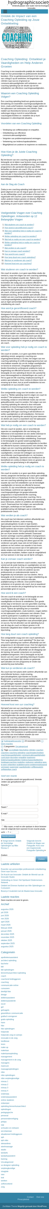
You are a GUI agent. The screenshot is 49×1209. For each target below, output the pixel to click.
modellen (21, 762)
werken (4, 1180)
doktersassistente (8, 1001)
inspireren (31, 757)
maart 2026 (5, 925)
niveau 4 (4, 1090)
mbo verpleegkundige (10, 1078)
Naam (4, 807)
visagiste (4, 1171)
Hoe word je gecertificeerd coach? (19, 228)
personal (4, 1115)
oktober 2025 (6, 940)
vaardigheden (25, 767)
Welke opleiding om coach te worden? (21, 236)
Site (3, 820)
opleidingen (6, 1109)
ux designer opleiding (10, 1165)
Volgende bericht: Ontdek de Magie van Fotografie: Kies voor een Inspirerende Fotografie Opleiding (36, 846)
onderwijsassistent (9, 1097)
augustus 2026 (7, 909)
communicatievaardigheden (33, 755)
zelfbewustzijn (37, 767)
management (6, 1056)
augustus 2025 (7, 946)
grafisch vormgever (9, 1016)
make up (4, 1047)
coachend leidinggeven (11, 979)
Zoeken (4, 855)
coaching (5, 752)
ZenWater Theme (10, 1206)
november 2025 (7, 937)
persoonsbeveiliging (9, 1118)
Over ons (40, 1197)
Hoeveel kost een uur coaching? (18, 263)
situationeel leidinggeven (11, 1134)
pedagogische (7, 1112)
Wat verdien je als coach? (15, 248)
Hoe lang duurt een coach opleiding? (20, 257)
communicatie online (9, 985)
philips (4, 1121)
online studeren (7, 1100)
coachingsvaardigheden (11, 755)
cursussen (5, 988)
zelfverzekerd (6, 1184)
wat (2, 1177)
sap (2, 1125)
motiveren (29, 762)
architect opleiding (8, 960)
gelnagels (5, 1010)
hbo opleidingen (8, 1028)
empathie (22, 757)
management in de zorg (11, 1059)
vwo (2, 1174)
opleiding (38, 762)
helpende (5, 1032)
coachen (39, 750)
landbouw (5, 1041)
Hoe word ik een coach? (15, 254)
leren (3, 1044)
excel (3, 1004)
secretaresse (6, 1131)
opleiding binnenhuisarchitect (13, 1106)
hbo (2, 1025)
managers (5, 1063)
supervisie (14, 767)
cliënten (32, 750)
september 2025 (8, 943)
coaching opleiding (17, 752)
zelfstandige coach (9, 769)
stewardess (6, 1143)
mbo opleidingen (8, 1075)
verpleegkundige (8, 1168)
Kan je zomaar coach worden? (17, 251)
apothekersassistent (9, 957)
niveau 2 (4, 1084)
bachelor (4, 963)
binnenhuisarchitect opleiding (13, 973)
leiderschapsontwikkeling (32, 760)
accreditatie (14, 750)
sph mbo (4, 1140)
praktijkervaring (23, 764)
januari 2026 (6, 931)
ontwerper (5, 1103)
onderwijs (5, 1094)
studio (3, 1149)
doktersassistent (8, 997)
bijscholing (23, 750)
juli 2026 (4, 912)
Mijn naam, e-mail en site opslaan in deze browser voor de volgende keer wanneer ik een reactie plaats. (23, 827)
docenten (14, 757)
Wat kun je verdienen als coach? (18, 260)
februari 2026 (6, 928)
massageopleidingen (10, 1069)
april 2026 (5, 921)
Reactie (5, 785)
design (4, 994)
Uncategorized (21, 746)
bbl (2, 966)
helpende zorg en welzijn (11, 1035)
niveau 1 (4, 1081)
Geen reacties (7, 744)
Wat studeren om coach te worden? (19, 224)
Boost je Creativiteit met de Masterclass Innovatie (21, 891)
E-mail (4, 813)
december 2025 (7, 934)
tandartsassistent (8, 1156)
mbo (3, 1072)
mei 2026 (5, 918)
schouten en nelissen (10, 1128)
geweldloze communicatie (12, 1013)
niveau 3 (4, 1087)
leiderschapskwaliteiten (11, 760)
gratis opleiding (7, 1019)
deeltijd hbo (6, 991)
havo (3, 1022)
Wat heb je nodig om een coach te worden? (23, 239)
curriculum (5, 757)
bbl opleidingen (7, 970)
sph (2, 1137)
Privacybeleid (23, 1199)
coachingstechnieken (35, 752)
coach (3, 976)
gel (2, 1007)
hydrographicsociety (12, 741)
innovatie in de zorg (9, 1038)
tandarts (4, 1153)
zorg (3, 1187)
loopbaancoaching (9, 762)
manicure (5, 1066)
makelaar (5, 1050)
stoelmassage (7, 1146)
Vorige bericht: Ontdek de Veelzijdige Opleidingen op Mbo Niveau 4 (11, 844)
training (4, 1159)
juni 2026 (5, 915)
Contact (30, 1197)
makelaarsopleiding (9, 1053)
